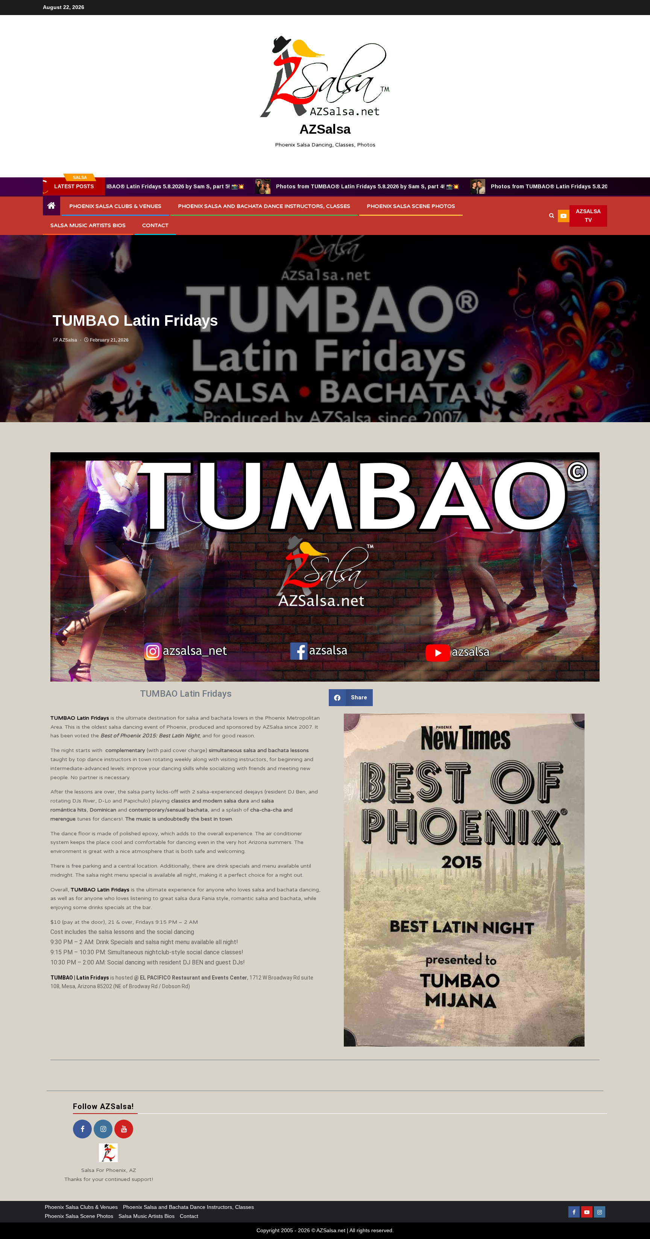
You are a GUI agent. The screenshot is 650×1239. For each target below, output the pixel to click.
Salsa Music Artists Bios (88, 225)
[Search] (551, 216)
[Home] (51, 206)
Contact (155, 225)
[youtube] (123, 1129)
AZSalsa (325, 129)
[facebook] (82, 1129)
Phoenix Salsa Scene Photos (411, 206)
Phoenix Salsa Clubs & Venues (115, 206)
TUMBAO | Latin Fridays (79, 978)
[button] (351, 697)
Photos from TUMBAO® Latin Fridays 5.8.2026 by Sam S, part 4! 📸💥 (288, 186)
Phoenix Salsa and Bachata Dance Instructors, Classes (264, 206)
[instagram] (103, 1129)
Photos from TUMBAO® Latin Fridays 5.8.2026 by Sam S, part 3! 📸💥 (503, 186)
